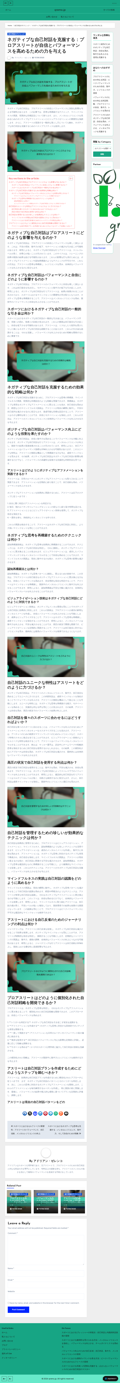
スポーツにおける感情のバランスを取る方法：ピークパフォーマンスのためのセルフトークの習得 (90, 1360)
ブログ (4, 1345)
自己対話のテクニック (16, 34)
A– (11, 3)
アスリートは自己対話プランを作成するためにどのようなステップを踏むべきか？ (42, 226)
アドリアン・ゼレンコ (23, 58)
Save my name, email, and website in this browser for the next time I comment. (44, 1303)
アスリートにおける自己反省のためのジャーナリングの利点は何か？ (37, 220)
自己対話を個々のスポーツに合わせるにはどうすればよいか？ (35, 209)
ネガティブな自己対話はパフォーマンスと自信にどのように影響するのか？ (39, 185)
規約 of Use (7, 1353)
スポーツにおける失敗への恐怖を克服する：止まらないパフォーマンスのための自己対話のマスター (90, 1367)
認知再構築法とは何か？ (22, 201)
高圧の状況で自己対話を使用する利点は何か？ (29, 212)
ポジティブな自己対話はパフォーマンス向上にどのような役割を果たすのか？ (40, 193)
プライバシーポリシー (11, 1349)
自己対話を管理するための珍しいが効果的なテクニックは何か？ (34, 215)
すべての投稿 (109, 10)
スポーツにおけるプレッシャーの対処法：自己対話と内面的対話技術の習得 (90, 1334)
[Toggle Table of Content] (69, 179)
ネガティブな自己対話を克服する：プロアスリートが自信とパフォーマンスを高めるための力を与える (45, 46)
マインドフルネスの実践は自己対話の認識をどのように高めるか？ (36, 217)
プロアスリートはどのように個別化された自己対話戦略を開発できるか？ (38, 223)
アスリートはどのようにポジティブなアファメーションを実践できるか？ (37, 196)
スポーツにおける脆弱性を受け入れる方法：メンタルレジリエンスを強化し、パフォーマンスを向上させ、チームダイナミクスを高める (90, 1343)
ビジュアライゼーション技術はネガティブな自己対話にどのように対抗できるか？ (40, 203)
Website (11, 1291)
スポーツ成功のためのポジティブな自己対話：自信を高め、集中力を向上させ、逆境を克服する (101, 51)
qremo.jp (60, 9)
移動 (102, 154)
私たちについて (67, 17)
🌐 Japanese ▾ (110, 1378)
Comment (13, 1233)
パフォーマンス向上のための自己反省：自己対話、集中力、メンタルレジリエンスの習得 (90, 1352)
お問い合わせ (51, 17)
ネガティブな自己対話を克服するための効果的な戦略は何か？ (33, 190)
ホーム (8, 10)
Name (11, 1268)
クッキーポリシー (9, 1358)
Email (11, 1280)
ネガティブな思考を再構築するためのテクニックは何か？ (33, 198)
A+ (6, 3)
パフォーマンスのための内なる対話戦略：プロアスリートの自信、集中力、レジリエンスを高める (101, 104)
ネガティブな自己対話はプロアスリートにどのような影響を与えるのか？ (38, 182)
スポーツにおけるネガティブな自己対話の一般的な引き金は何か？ (36, 188)
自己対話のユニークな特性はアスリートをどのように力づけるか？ (35, 206)
